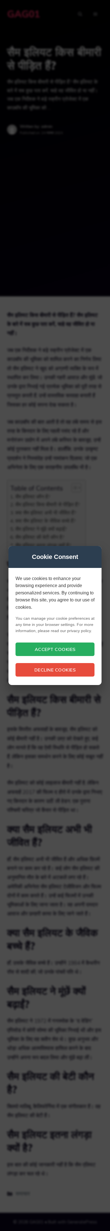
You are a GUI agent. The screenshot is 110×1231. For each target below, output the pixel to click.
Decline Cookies (55, 670)
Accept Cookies (55, 649)
